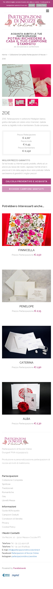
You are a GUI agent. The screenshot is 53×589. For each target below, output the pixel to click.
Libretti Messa (8, 500)
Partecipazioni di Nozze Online (25, 553)
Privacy (5, 523)
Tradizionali (7, 488)
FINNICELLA (26, 250)
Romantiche (8, 492)
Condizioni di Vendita (12, 519)
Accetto (31, 5)
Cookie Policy (41, 5)
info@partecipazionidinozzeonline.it (24, 550)
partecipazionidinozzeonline (24, 556)
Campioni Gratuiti (10, 514)
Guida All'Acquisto (11, 510)
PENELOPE (26, 306)
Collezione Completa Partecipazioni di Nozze (28, 55)
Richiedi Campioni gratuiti (26, 189)
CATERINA (26, 362)
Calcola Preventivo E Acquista (26, 181)
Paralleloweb (19, 568)
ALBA (26, 418)
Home (4, 55)
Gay (4, 496)
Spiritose (6, 484)
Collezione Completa (12, 480)
